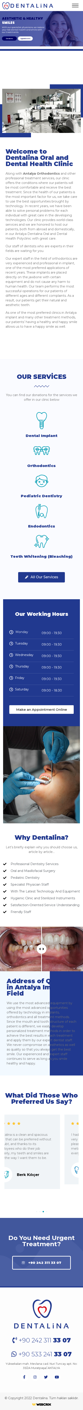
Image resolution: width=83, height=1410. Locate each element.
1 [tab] (36, 1211)
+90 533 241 (44, 1354)
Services (9, 39)
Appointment (25, 39)
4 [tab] (46, 1211)
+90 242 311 (44, 1340)
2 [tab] (40, 1211)
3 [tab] (43, 1211)
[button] (41, 577)
